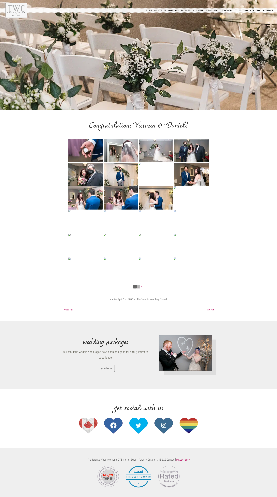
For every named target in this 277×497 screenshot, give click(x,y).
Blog (258, 10)
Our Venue (160, 10)
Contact (268, 10)
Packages (186, 10)
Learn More (106, 368)
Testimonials (246, 10)
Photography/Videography (221, 10)
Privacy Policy (183, 459)
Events (200, 10)
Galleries (173, 10)
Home (149, 10)
